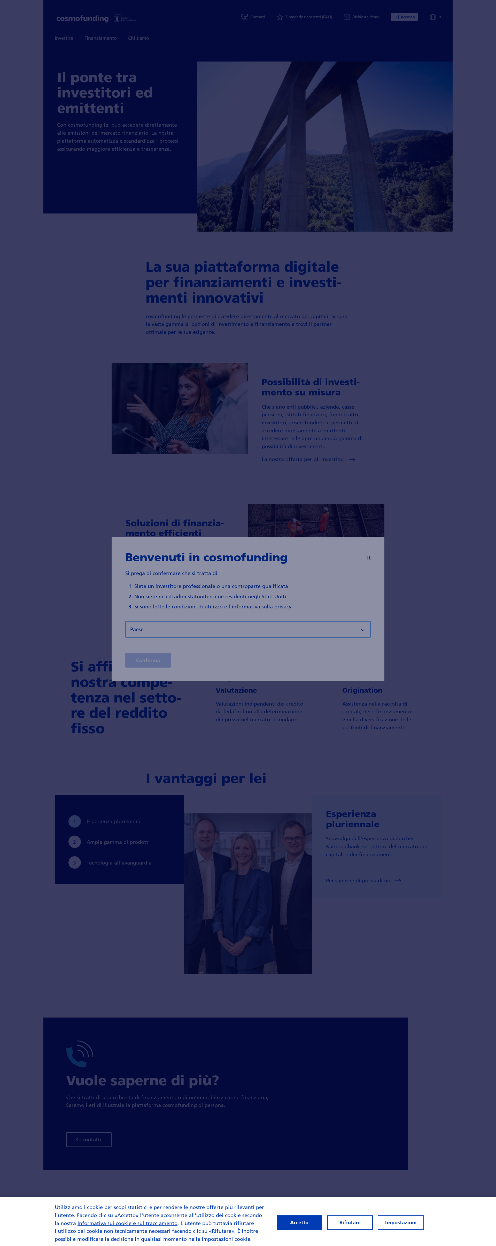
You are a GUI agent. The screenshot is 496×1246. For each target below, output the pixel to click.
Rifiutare (350, 1222)
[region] (248, 1221)
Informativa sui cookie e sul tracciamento (127, 1223)
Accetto (299, 1222)
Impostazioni (401, 1222)
